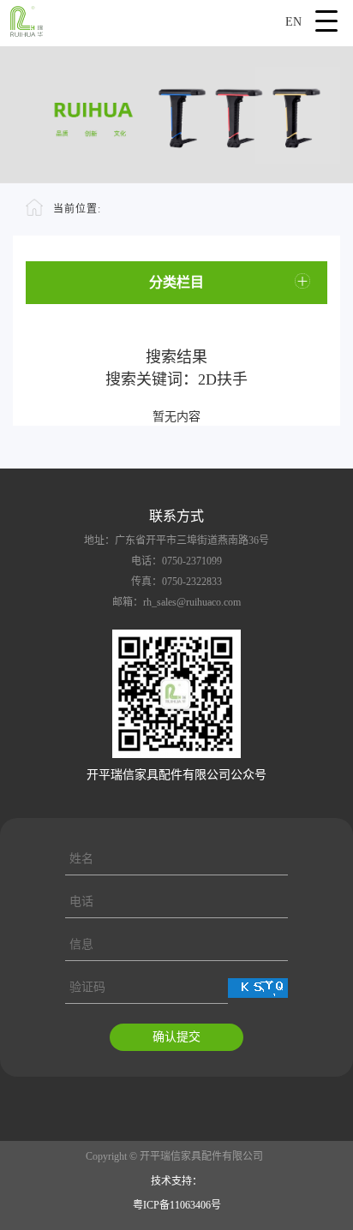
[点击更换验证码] (258, 988)
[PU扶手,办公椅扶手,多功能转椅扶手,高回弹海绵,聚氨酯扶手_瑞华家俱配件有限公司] (176, 19)
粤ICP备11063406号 (177, 1205)
